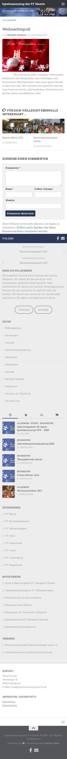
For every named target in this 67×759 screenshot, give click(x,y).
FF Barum (10, 513)
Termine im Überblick (18, 393)
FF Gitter (10, 535)
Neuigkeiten (46, 423)
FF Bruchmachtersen (17, 521)
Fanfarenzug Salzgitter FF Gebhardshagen (29, 590)
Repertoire (11, 386)
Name (9, 188)
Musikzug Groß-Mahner (18, 604)
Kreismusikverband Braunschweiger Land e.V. (31, 644)
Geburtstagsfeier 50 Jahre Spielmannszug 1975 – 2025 (33, 428)
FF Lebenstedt (13, 543)
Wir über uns (12, 400)
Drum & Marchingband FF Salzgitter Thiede (30, 583)
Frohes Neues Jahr (28, 474)
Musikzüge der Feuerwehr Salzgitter (26, 612)
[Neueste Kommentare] (41, 415)
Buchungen (11, 335)
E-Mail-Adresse (44, 188)
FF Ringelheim (13, 564)
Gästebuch (11, 357)
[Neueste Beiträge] (10, 415)
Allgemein (9, 20)
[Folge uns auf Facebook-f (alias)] (58, 238)
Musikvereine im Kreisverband (23, 597)
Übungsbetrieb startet (29, 459)
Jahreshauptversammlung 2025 (35, 443)
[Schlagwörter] (57, 415)
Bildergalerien (13, 327)
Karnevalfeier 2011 (12, 137)
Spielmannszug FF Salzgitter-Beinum (26, 619)
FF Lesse (10, 550)
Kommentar (12, 167)
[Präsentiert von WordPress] (23, 743)
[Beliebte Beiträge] (26, 415)
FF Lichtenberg (14, 557)
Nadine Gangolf (16, 35)
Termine (24, 309)
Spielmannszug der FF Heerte (23, 4)
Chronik (9, 342)
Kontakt (9, 371)
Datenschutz (9, 705)
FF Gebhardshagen (16, 528)
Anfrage (43, 309)
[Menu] (63, 4)
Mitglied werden (14, 379)
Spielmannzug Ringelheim (20, 626)
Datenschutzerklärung (18, 349)
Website (9, 200)
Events (34, 423)
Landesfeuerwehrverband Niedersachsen (29, 652)
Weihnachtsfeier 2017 (29, 490)
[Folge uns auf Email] (63, 238)
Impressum (11, 364)
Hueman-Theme (51, 743)
